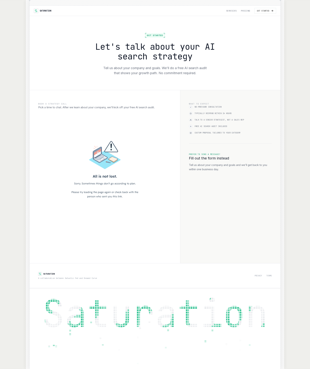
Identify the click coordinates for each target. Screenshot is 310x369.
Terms (269, 276)
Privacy (258, 276)
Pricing (245, 11)
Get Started (263, 11)
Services (231, 11)
